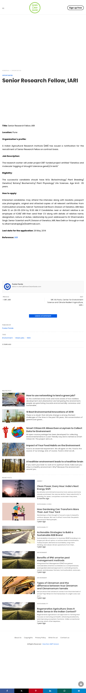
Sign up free (75, 7)
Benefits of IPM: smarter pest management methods (53, 559)
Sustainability (42, 527)
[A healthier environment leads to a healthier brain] (13, 465)
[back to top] (81, 684)
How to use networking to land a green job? (50, 395)
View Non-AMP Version (50, 644)
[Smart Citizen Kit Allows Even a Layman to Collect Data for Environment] (13, 432)
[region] (43, 48)
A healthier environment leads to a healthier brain (54, 461)
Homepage (5, 70)
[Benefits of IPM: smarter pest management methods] (18, 560)
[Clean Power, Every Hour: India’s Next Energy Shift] (18, 488)
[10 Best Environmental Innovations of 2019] (13, 416)
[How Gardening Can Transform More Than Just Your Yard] (18, 511)
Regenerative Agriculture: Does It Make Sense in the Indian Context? (56, 610)
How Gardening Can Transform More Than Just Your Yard (58, 511)
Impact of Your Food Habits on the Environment (53, 445)
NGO (29, 338)
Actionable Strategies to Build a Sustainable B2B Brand (55, 534)
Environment (7, 338)
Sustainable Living (44, 504)
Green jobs (19, 338)
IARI (16, 237)
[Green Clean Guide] (34, 7)
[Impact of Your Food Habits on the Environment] (13, 449)
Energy (39, 481)
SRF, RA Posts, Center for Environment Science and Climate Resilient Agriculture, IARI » (65, 302)
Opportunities (16, 70)
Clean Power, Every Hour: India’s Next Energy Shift (58, 488)
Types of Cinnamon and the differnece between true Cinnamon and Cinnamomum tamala (57, 585)
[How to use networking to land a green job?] (13, 399)
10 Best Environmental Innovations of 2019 (50, 411)
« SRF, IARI (7, 299)
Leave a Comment (43, 316)
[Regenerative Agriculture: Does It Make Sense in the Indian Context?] (18, 611)
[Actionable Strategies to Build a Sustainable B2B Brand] (18, 534)
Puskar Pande (17, 284)
